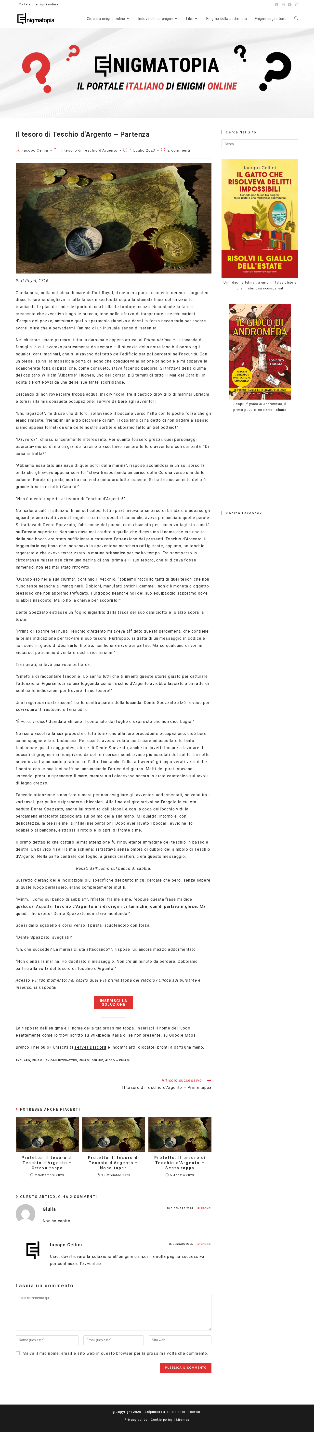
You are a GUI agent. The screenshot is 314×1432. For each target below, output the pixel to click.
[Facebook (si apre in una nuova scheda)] (277, 4)
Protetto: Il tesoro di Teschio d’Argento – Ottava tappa (47, 1162)
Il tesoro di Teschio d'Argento (89, 150)
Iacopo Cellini (35, 150)
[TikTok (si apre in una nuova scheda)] (296, 4)
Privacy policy (136, 1419)
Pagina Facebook (244, 513)
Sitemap (182, 1419)
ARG (27, 1060)
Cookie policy (162, 1419)
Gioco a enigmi (118, 1060)
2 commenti (179, 150)
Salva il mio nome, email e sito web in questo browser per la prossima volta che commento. (115, 1353)
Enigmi (38, 1060)
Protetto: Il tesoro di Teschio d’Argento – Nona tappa (113, 1162)
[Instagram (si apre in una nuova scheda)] (283, 4)
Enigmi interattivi (61, 1060)
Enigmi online (91, 1060)
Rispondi (204, 1208)
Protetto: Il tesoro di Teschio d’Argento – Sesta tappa (180, 1162)
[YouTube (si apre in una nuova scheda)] (289, 4)
